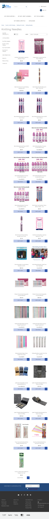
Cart (43, 10)
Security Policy (28, 507)
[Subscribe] (38, 485)
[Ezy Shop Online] (7, 5)
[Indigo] (22, 380)
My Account (43, 6)
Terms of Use (28, 502)
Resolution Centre (5, 505)
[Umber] (20, 380)
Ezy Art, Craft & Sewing (24, 16)
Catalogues (32, 20)
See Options (38, 152)
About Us (4, 58)
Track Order (4, 503)
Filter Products (5, 34)
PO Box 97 (41, 507)
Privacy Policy (35, 489)
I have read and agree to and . (33, 489)
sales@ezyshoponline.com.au (42, 503)
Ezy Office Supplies (9, 16)
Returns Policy (5, 60)
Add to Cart (20, 63)
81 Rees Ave (41, 505)
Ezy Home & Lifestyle (19, 20)
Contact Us (4, 63)
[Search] (26, 6)
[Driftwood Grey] (23, 380)
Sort (26, 34)
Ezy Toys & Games (39, 16)
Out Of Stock (20, 477)
